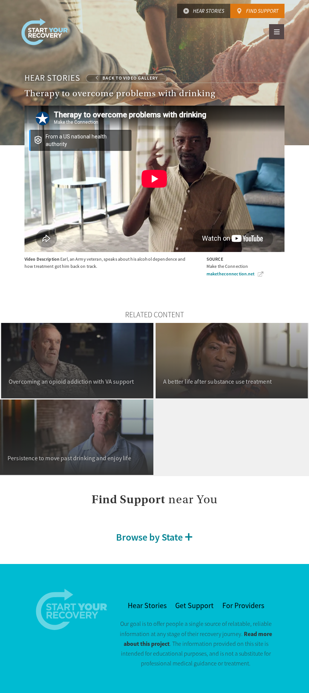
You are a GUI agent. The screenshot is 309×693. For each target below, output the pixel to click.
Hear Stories (208, 11)
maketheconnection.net (231, 274)
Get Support (194, 605)
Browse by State (149, 536)
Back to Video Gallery (130, 78)
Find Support (262, 11)
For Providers (243, 605)
